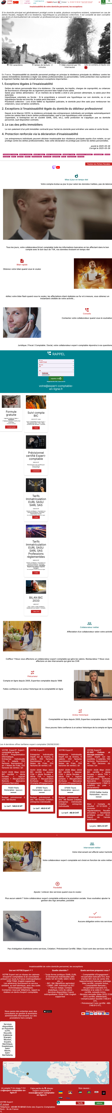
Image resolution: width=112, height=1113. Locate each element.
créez (36, 517)
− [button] (5, 1066)
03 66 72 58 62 (18, 1107)
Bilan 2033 (36, 611)
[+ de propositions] (56, 835)
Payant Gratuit (60, 2)
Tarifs (80, 1103)
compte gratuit (11, 427)
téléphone (25, 990)
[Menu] (99, 2)
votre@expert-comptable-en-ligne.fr (56, 387)
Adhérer (99, 1103)
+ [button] (4, 1064)
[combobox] (56, 361)
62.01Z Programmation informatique (13, 755)
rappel (34, 990)
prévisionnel (37, 470)
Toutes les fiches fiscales (98, 164)
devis (36, 427)
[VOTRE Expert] (58, 1102)
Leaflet (107, 1083)
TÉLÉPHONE (45, 373)
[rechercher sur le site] (1, 1112)
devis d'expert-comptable (26, 992)
